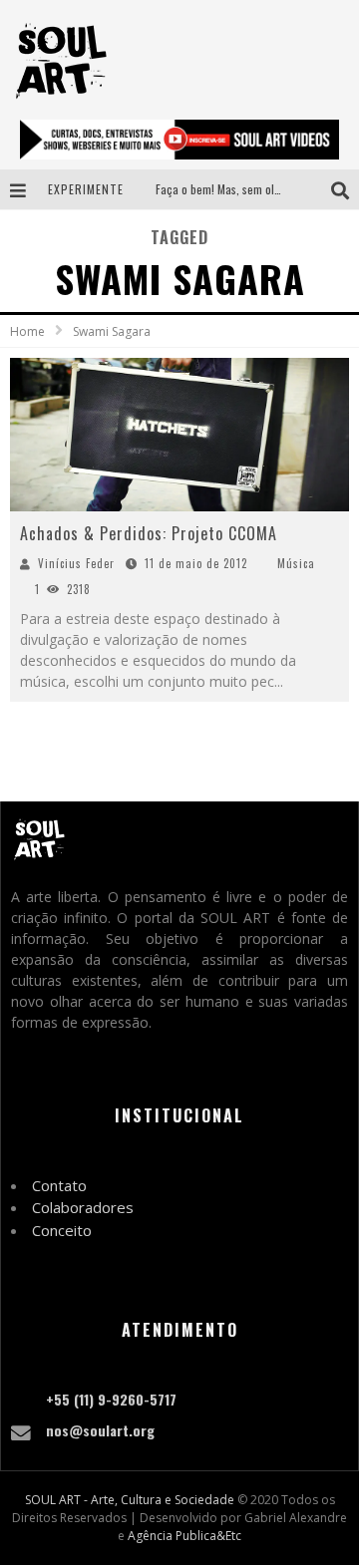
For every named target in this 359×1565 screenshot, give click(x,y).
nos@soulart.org (100, 1429)
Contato (59, 1185)
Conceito (62, 1230)
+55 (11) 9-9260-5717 (111, 1399)
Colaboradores (83, 1207)
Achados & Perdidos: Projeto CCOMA (148, 533)
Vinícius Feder (76, 563)
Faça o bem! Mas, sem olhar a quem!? (247, 188)
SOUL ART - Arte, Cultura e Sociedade (129, 1499)
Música (296, 563)
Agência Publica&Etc (184, 1535)
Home (27, 331)
